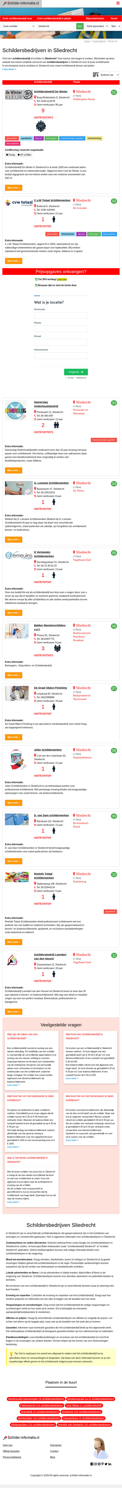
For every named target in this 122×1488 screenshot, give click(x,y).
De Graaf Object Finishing (50, 687)
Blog (52, 1457)
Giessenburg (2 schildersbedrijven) (83, 1418)
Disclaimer (55, 1445)
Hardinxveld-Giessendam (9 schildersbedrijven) (36, 1398)
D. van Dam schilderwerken (51, 815)
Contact (54, 1451)
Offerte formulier (11, 1451)
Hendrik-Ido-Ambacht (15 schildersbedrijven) (84, 1424)
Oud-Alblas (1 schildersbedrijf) (84, 1405)
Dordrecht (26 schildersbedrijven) (81, 1411)
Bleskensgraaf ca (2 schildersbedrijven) (90, 1398)
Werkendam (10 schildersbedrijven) (39, 1418)
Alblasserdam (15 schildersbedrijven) (33, 1424)
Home (87, 41)
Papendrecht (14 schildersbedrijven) (41, 1405)
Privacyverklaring (12, 1457)
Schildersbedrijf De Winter (51, 91)
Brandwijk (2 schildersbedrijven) (40, 1411)
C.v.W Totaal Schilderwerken (52, 200)
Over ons (7, 1445)
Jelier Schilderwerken (48, 749)
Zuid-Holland (99, 41)
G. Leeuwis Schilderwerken (51, 483)
